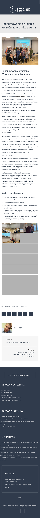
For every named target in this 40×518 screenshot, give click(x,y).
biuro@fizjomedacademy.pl (16, 479)
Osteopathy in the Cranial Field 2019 (11, 398)
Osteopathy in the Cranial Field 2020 (11, 400)
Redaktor (18, 328)
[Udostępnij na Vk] (25, 314)
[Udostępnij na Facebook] (4, 314)
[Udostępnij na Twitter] (9, 314)
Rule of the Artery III (6, 395)
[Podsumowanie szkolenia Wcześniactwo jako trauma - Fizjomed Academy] (20, 9)
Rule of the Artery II (6, 392)
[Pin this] (20, 314)
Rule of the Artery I (6, 390)
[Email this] (31, 314)
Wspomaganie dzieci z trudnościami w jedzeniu (14, 419)
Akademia (23, 306)
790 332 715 (13, 482)
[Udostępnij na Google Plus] (14, 314)
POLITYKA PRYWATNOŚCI (19, 375)
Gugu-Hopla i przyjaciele (8, 426)
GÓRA (20, 498)
